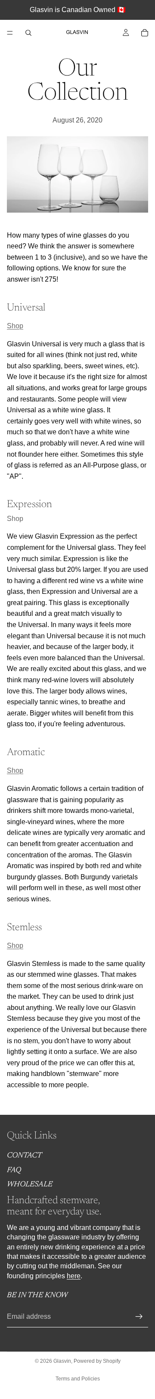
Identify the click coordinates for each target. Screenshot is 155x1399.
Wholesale (30, 1185)
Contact (24, 1156)
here (74, 1275)
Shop (15, 325)
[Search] (28, 32)
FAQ (14, 1170)
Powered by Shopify (97, 1361)
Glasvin (62, 1361)
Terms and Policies (78, 1379)
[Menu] (10, 33)
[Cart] (144, 32)
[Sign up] (139, 1316)
